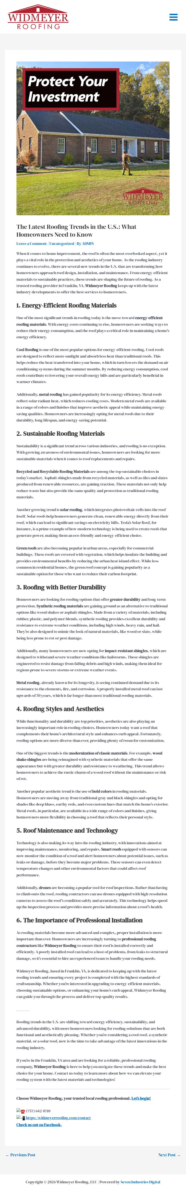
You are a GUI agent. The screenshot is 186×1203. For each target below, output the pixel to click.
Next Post (169, 1155)
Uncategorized (61, 243)
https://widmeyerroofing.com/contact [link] (58, 1117)
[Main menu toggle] (173, 17)
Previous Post (20, 1155)
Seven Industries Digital (140, 1182)
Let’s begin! (141, 1098)
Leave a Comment (31, 243)
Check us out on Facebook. (39, 1124)
